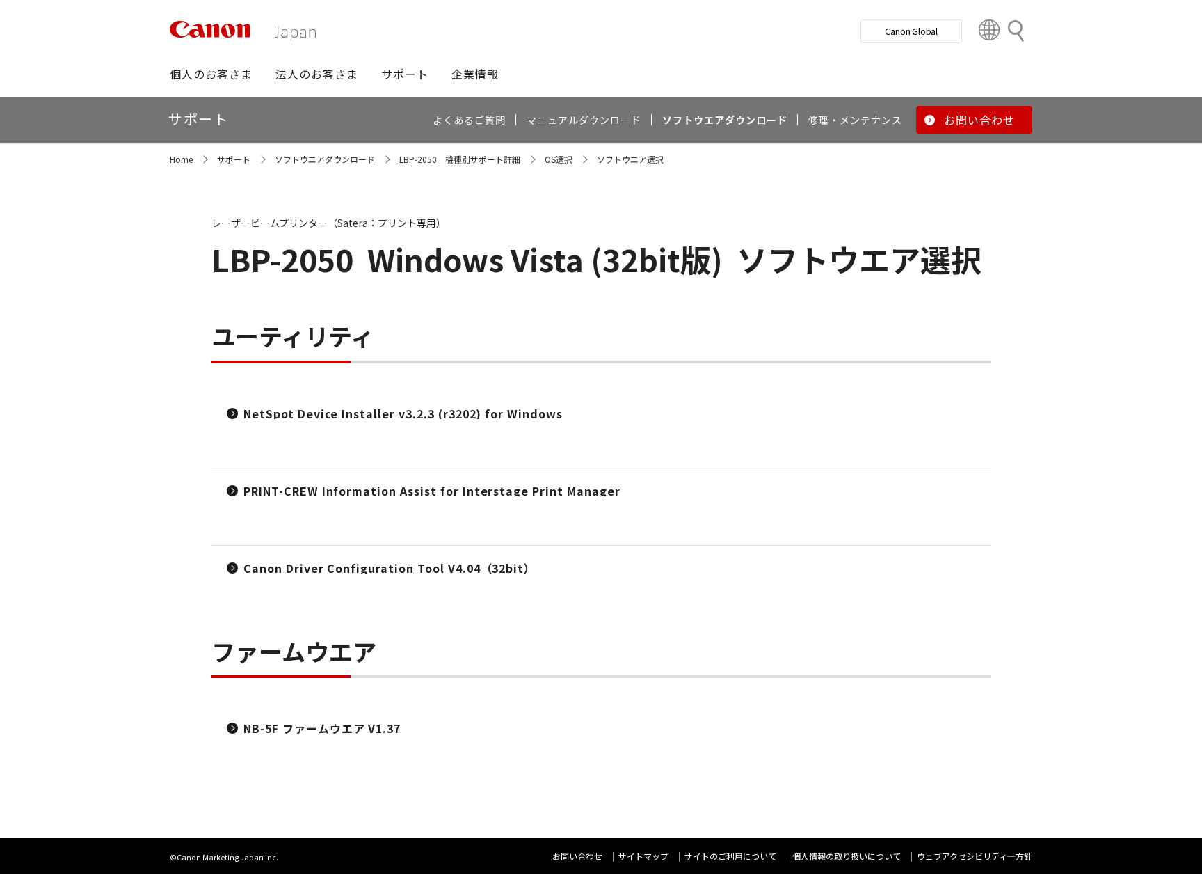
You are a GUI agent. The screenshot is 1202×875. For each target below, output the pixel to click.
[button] (211, 73)
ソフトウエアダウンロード (325, 159)
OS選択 (558, 159)
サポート (233, 159)
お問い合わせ (577, 856)
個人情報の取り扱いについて (846, 856)
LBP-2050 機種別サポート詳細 (459, 159)
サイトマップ (643, 856)
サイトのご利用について (730, 856)
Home (181, 159)
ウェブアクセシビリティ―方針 (974, 856)
